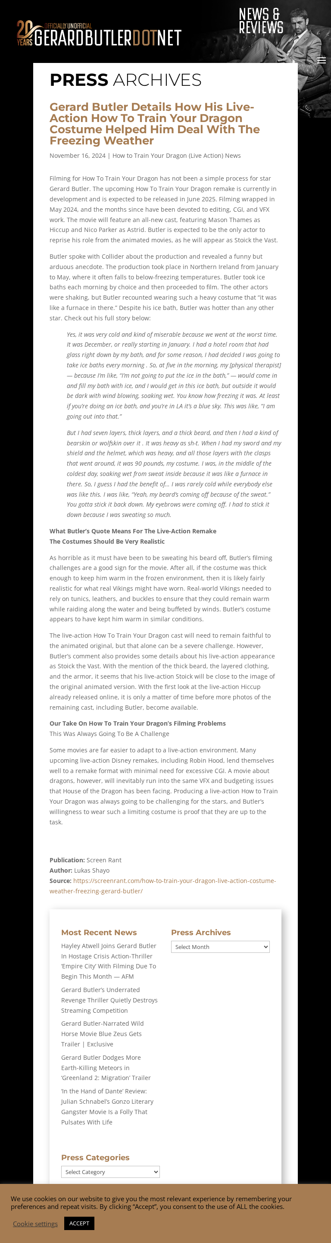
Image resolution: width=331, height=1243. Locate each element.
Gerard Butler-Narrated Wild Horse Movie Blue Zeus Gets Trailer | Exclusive (102, 1033)
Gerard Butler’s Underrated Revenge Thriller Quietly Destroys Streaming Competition (109, 1000)
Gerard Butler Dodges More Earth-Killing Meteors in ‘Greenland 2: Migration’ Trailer (106, 1067)
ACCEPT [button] (79, 1223)
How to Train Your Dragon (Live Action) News (176, 155)
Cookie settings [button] (35, 1223)
